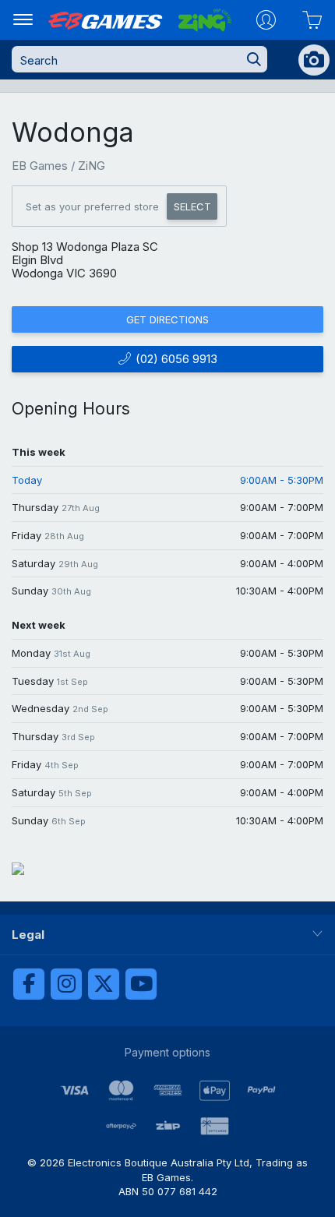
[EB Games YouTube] (141, 984)
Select (192, 206)
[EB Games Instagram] (66, 984)
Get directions (167, 319)
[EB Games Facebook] (28, 984)
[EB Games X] (103, 984)
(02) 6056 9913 (174, 358)
